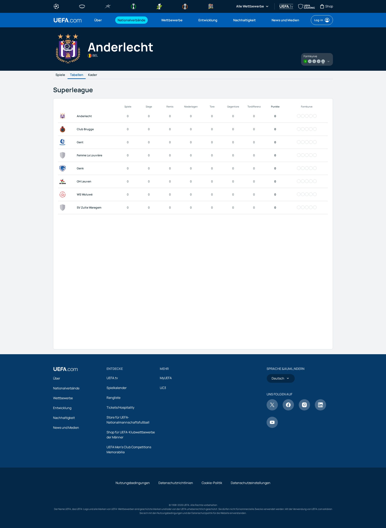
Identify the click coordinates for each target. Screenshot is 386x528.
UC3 (163, 388)
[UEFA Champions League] (56, 6)
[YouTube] (272, 427)
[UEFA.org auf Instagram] (304, 409)
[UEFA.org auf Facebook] (288, 409)
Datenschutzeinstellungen (250, 483)
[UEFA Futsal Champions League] (108, 6)
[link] (98, 20)
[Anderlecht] (63, 116)
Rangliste (113, 397)
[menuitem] (101, 20)
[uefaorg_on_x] (272, 409)
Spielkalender (117, 388)
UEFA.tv (112, 378)
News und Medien (66, 427)
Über (56, 378)
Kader (92, 75)
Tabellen (76, 75)
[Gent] (63, 142)
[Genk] (63, 168)
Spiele (60, 75)
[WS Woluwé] (63, 194)
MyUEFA (166, 378)
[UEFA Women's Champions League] (82, 6)
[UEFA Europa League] (185, 6)
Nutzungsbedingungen (133, 483)
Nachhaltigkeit (64, 417)
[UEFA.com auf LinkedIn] (320, 409)
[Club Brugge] (63, 129)
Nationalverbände (66, 388)
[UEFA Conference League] (133, 6)
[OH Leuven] (63, 181)
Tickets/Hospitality (120, 407)
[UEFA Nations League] (210, 6)
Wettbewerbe (63, 398)
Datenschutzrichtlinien (175, 483)
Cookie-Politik (212, 483)
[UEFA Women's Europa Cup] (159, 6)
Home (67, 20)
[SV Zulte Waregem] (63, 207)
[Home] (65, 369)
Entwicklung (62, 408)
